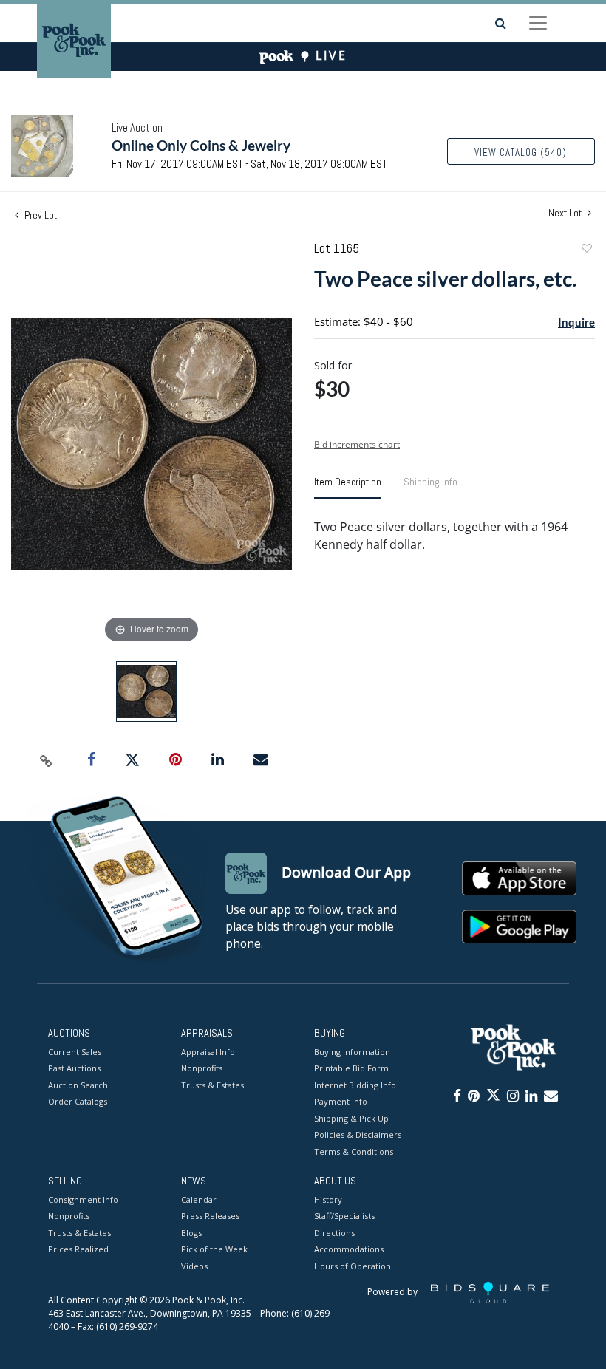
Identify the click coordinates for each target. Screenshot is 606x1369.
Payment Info (340, 1101)
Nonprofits (201, 1067)
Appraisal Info (208, 1051)
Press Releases (210, 1215)
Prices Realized (78, 1248)
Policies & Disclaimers (357, 1134)
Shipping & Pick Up (351, 1118)
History (328, 1199)
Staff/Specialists (344, 1215)
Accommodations (349, 1248)
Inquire (576, 322)
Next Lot (566, 213)
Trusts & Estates (212, 1084)
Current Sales (74, 1051)
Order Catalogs (77, 1101)
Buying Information (352, 1051)
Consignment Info (83, 1199)
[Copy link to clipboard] (46, 760)
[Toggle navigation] (538, 23)
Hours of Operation (352, 1265)
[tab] (347, 487)
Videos (194, 1265)
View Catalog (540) (520, 152)
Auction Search (78, 1084)
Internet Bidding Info (355, 1084)
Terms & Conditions (353, 1151)
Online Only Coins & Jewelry (201, 145)
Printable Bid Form (351, 1067)
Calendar (199, 1199)
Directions (334, 1232)
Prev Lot (39, 215)
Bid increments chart (357, 444)
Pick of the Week (214, 1248)
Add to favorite (586, 250)
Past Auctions (74, 1067)
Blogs (191, 1232)
